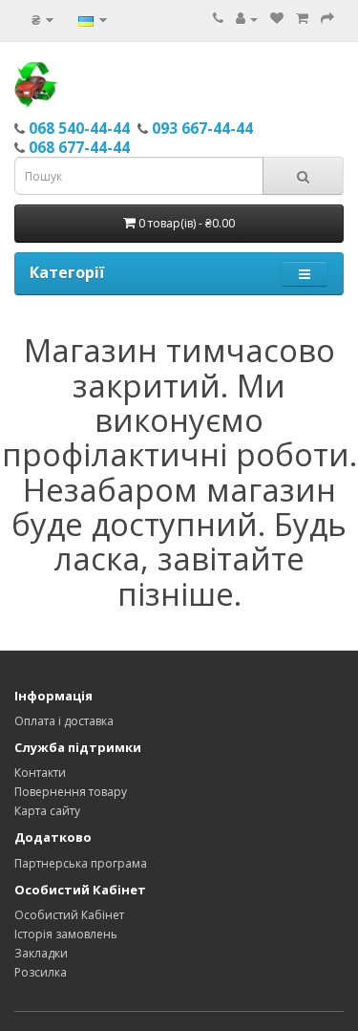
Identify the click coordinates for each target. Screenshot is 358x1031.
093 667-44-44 (202, 128)
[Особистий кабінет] (247, 19)
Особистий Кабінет (69, 915)
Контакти (40, 772)
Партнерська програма (80, 863)
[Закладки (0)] (277, 19)
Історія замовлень (65, 934)
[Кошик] (302, 19)
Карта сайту (47, 811)
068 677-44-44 (79, 147)
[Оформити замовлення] (327, 19)
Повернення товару (70, 792)
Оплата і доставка (64, 721)
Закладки (41, 953)
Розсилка (40, 972)
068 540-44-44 (79, 128)
